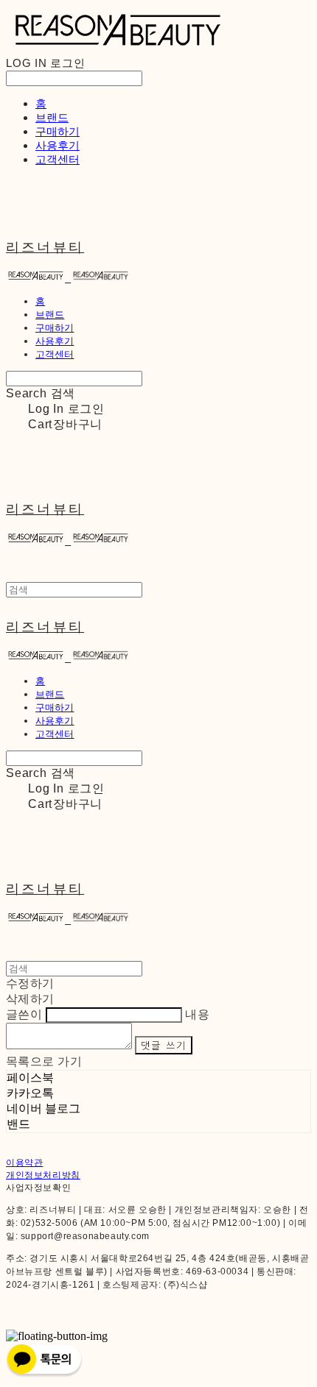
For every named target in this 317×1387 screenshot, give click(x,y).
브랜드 (52, 117)
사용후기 (57, 145)
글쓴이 (24, 1014)
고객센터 (57, 159)
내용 (197, 1014)
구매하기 (57, 131)
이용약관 (24, 1162)
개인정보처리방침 (43, 1175)
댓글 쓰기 (164, 1045)
